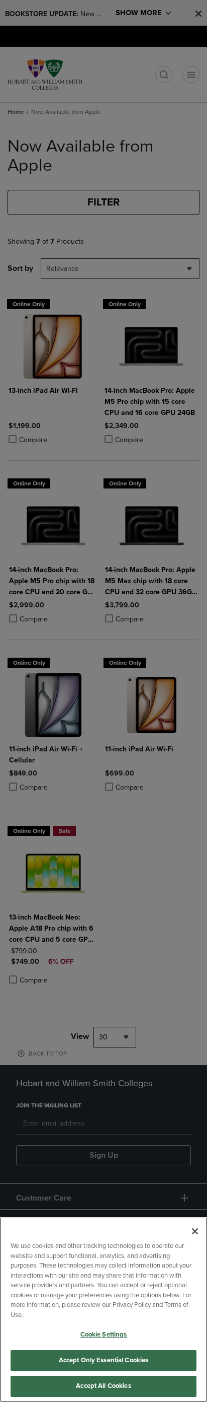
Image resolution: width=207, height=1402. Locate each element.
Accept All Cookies (103, 1386)
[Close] (195, 1231)
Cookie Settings (103, 1334)
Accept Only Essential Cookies (104, 1360)
